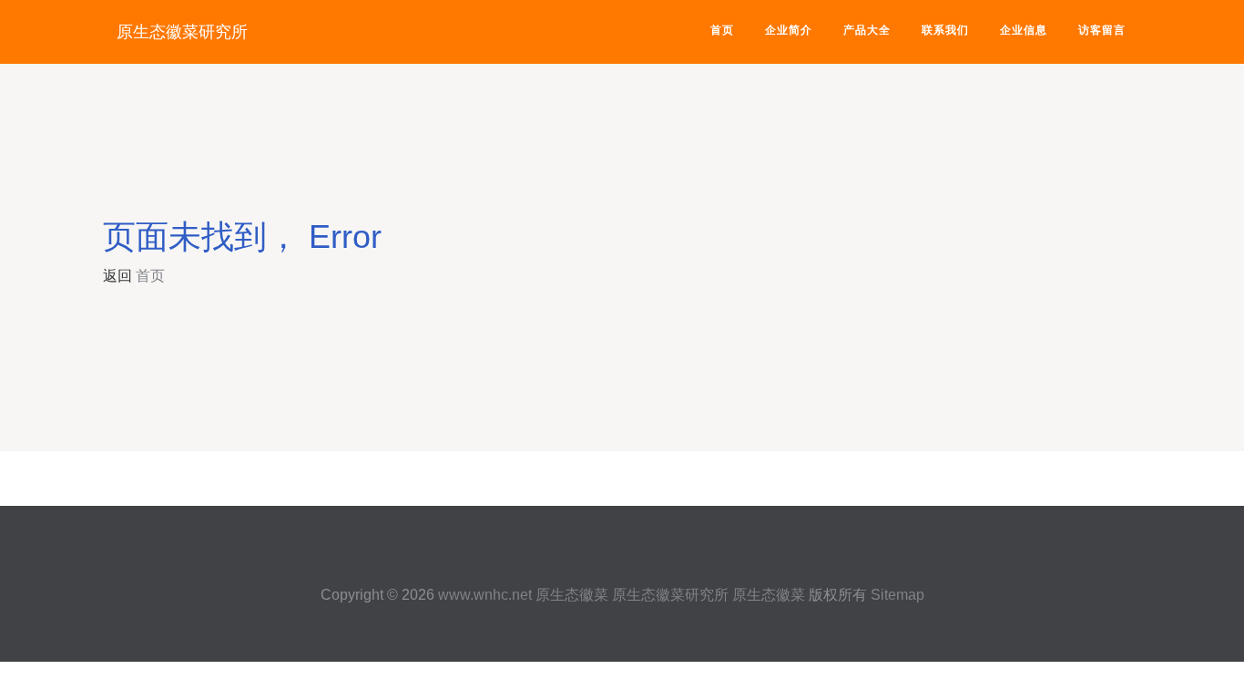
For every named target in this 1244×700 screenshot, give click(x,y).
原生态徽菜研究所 (182, 32)
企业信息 (1023, 30)
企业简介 (788, 30)
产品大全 (867, 30)
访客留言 (1102, 30)
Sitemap (897, 594)
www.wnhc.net (485, 594)
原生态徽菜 (571, 594)
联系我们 (945, 30)
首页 (722, 30)
